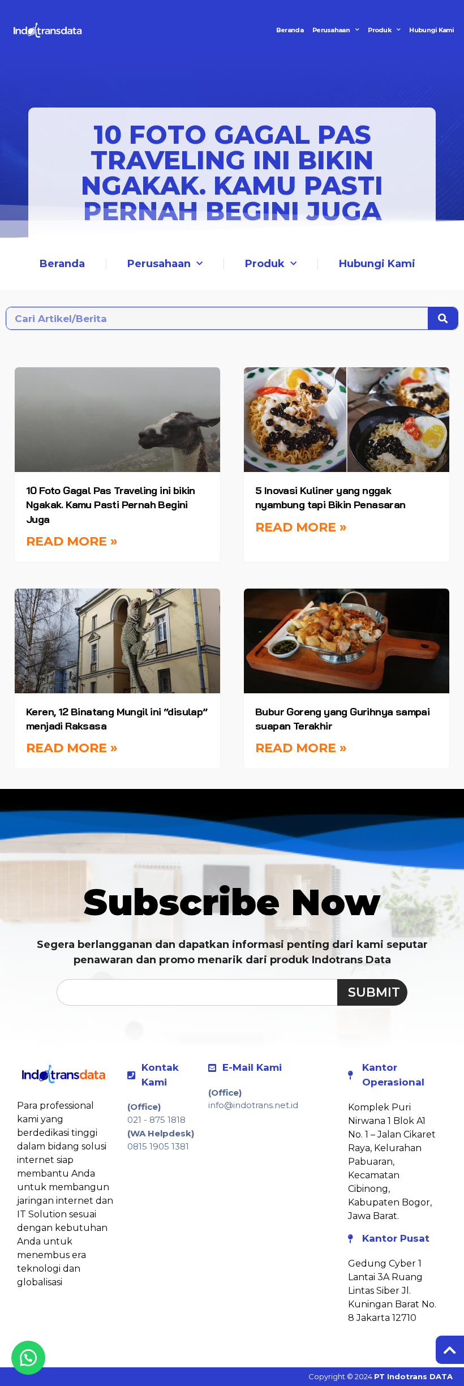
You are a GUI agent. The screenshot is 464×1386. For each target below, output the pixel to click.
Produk (379, 30)
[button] (28, 1358)
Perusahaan (331, 30)
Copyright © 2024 (380, 1376)
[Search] (443, 318)
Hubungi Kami (431, 30)
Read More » (72, 541)
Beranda (289, 30)
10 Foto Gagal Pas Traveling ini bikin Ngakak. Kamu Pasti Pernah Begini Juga (110, 504)
